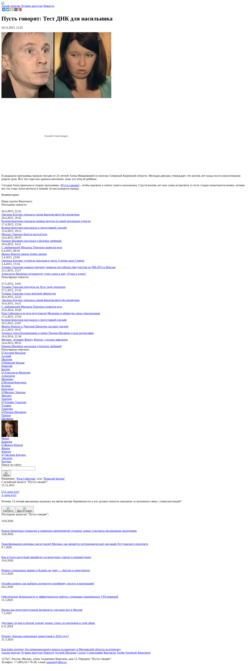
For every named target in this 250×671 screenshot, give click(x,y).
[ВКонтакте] (3, 9)
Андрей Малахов (65, 652)
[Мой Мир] (16, 9)
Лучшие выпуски (32, 6)
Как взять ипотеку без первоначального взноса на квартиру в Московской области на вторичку (61, 649)
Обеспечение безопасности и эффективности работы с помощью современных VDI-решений (59, 596)
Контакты (110, 652)
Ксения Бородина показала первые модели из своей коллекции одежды (46, 221)
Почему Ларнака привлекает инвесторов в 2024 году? (35, 636)
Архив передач (10, 6)
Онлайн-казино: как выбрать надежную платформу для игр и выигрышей (47, 583)
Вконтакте (144, 652)
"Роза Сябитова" (26, 478)
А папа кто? (8, 495)
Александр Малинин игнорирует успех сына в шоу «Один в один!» (43, 273)
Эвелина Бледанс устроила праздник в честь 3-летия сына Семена (42, 260)
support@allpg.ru (56, 662)
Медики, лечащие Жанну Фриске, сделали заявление (34, 339)
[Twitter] (8, 9)
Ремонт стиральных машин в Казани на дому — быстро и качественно (45, 570)
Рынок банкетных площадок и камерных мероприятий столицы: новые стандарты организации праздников (69, 530)
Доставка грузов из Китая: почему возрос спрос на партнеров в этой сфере (48, 623)
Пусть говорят (70, 185)
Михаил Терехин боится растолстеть (24, 234)
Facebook (131, 652)
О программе (94, 652)
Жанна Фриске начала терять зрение (24, 254)
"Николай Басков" (54, 478)
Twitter (121, 652)
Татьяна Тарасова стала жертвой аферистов (28, 293)
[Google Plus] (20, 9)
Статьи (81, 652)
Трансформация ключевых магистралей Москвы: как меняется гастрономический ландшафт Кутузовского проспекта (74, 544)
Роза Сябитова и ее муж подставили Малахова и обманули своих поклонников (50, 313)
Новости (48, 6)
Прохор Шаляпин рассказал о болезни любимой (31, 240)
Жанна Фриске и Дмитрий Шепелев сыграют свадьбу (35, 326)
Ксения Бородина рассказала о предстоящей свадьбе (34, 227)
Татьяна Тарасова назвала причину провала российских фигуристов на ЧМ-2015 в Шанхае (58, 267)
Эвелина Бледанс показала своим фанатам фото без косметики (40, 214)
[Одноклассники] (12, 9)
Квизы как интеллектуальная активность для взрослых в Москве (42, 609)
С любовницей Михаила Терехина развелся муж (31, 247)
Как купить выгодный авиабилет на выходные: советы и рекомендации (46, 557)
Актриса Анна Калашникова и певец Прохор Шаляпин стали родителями (47, 333)
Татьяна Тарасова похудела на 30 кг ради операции (33, 286)
